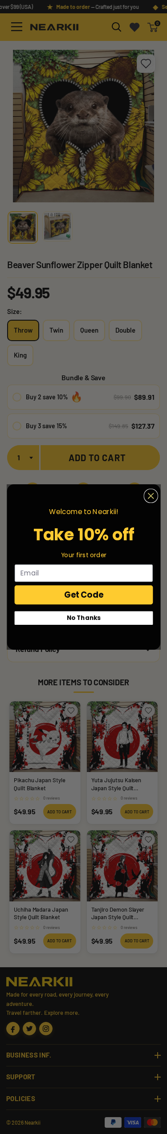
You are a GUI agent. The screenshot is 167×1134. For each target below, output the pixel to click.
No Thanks (84, 618)
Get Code (83, 594)
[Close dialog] (150, 496)
